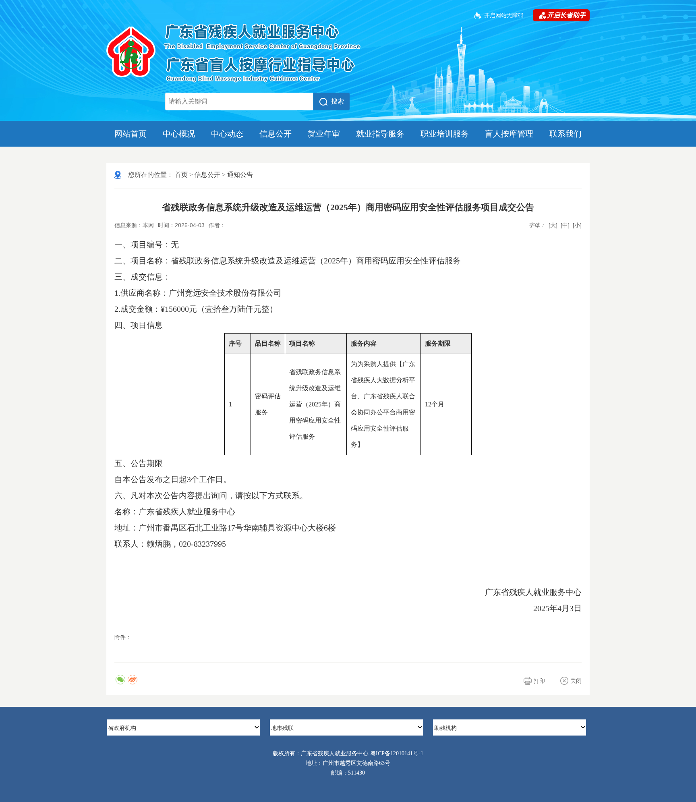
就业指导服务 (380, 133)
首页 (181, 174)
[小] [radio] (577, 225)
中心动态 (227, 133)
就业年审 (324, 133)
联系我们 (565, 133)
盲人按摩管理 (509, 133)
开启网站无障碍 (504, 15)
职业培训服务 (444, 133)
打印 (539, 681)
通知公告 (240, 174)
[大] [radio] (553, 225)
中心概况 (179, 133)
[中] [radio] (565, 225)
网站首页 (130, 133)
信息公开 (275, 133)
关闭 (576, 681)
